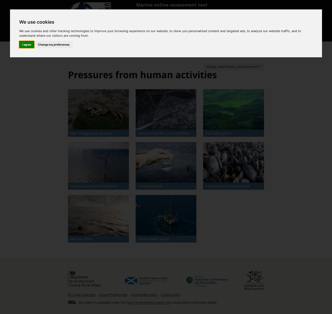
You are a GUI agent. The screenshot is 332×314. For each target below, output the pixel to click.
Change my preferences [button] (54, 44)
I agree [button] (26, 44)
